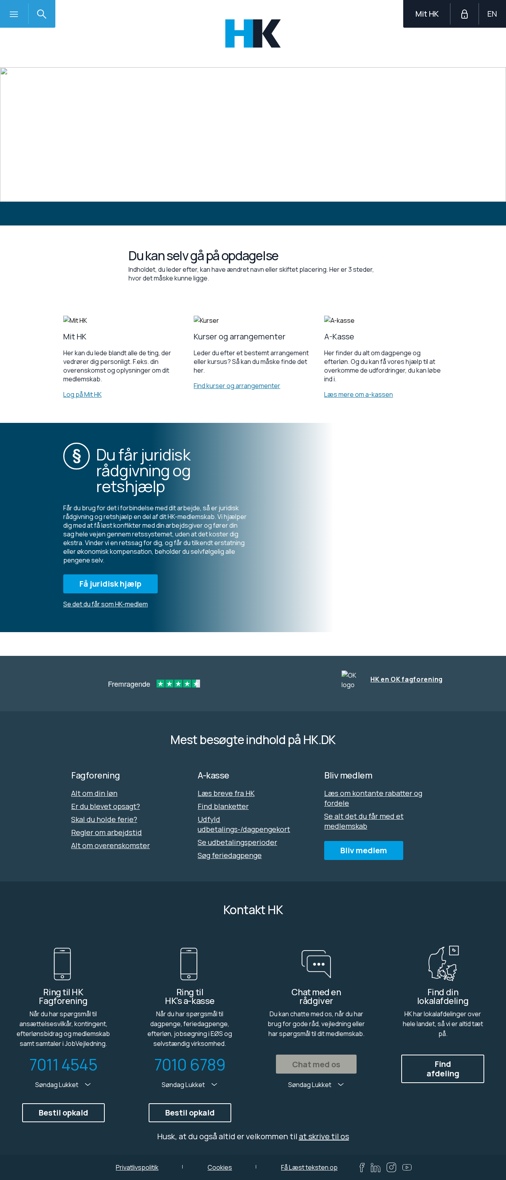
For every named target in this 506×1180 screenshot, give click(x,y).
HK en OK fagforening (406, 679)
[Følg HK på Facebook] (362, 1167)
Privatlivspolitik (137, 1167)
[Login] (464, 14)
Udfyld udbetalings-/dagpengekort (244, 824)
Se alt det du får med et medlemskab (364, 821)
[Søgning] (41, 14)
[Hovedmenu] (14, 14)
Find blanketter (223, 806)
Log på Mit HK (82, 394)
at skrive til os (324, 1136)
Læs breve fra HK (226, 793)
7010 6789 (190, 1064)
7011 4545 (63, 1064)
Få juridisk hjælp (110, 583)
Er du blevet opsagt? (105, 806)
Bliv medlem (363, 850)
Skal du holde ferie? (104, 819)
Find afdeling (443, 1069)
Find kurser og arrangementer (237, 385)
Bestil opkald (63, 1112)
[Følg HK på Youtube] (407, 1167)
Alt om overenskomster (110, 845)
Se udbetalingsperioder (237, 842)
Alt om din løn (94, 793)
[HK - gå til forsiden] (253, 33)
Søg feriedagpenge (230, 855)
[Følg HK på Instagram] (391, 1167)
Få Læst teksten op (309, 1167)
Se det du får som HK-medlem (105, 604)
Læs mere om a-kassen (358, 394)
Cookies (220, 1167)
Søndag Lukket (57, 1084)
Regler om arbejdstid (106, 832)
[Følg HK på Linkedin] (375, 1167)
